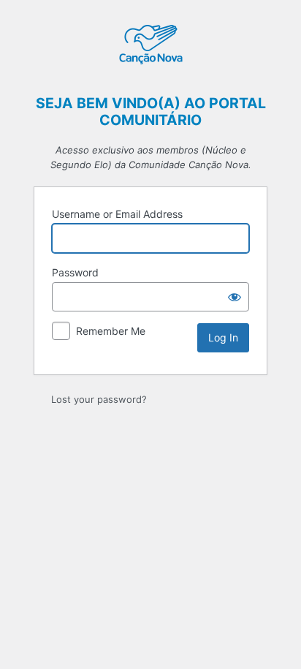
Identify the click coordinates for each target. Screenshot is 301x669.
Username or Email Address (117, 214)
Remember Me (110, 331)
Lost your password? (99, 399)
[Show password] (234, 296)
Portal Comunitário (150, 46)
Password (75, 272)
